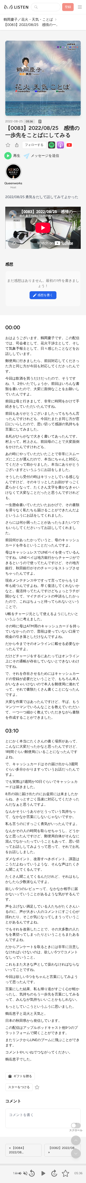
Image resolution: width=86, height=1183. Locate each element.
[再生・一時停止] (43, 1173)
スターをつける (19, 1087)
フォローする (34, 145)
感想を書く (45, 295)
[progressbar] (43, 1164)
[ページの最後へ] (76, 1153)
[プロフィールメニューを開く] (79, 7)
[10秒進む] (54, 1173)
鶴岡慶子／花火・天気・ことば (28, 19)
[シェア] (16, 144)
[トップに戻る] (76, 1140)
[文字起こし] (40, 121)
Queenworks (13, 183)
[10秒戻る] (31, 1173)
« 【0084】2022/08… (17, 1150)
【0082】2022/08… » (62, 1150)
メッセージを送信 (45, 156)
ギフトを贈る (22, 1076)
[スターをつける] (8, 145)
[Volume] (22, 1173)
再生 (16, 156)
